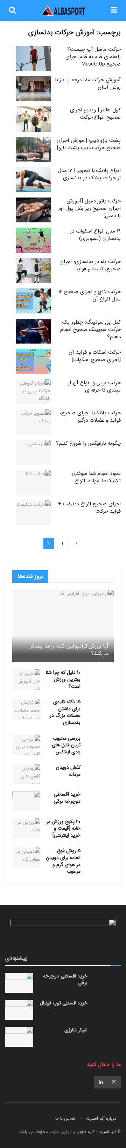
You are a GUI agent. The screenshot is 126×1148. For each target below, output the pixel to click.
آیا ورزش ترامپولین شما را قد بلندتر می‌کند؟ (69, 650)
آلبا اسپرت (107, 1131)
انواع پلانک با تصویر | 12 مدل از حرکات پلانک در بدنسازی (89, 174)
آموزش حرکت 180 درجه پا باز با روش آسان (88, 83)
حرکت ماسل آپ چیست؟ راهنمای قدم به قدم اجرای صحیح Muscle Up (93, 56)
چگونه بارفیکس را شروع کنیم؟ (88, 443)
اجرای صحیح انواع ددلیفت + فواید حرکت (89, 508)
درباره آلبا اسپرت (101, 1118)
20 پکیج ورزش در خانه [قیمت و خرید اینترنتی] (63, 828)
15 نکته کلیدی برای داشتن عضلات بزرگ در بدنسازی (65, 712)
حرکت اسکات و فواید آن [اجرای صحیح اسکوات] (95, 356)
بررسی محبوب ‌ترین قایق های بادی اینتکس (66, 745)
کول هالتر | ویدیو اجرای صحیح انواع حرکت (95, 114)
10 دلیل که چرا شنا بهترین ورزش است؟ (63, 679)
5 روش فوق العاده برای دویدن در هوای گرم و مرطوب (63, 861)
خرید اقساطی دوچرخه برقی (67, 797)
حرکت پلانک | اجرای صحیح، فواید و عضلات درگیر (90, 416)
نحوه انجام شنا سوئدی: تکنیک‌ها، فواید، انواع (95, 477)
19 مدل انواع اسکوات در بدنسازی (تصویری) (95, 235)
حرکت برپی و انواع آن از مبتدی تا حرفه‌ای (94, 386)
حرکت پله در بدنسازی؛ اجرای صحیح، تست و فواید (90, 265)
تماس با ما (65, 1118)
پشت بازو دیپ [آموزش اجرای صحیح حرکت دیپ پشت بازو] (89, 144)
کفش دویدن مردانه (68, 770)
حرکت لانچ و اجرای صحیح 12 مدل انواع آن (89, 295)
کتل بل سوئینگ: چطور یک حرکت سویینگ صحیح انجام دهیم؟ (90, 329)
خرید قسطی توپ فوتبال (64, 1003)
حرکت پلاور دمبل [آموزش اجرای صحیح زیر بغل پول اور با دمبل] (89, 208)
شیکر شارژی (76, 1030)
